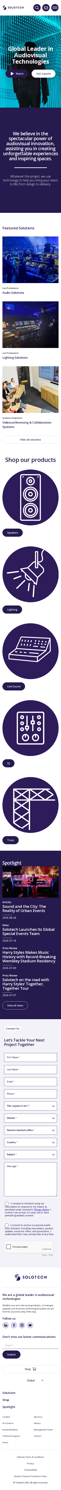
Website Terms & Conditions (30, 1457)
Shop (5, 1400)
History (37, 1423)
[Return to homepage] (13, 8)
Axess (5, 1442)
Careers (38, 1435)
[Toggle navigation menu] (55, 7)
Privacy (30, 1463)
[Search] (37, 7)
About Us (38, 1416)
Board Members (10, 1429)
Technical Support (11, 1435)
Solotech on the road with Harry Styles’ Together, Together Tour (25, 984)
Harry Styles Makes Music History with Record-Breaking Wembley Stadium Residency (29, 956)
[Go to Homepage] (31, 1277)
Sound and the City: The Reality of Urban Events (24, 908)
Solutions (8, 1393)
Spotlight (8, 1407)
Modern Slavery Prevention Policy (30, 1476)
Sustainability (30, 1469)
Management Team (43, 1429)
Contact (6, 1416)
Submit (11, 1354)
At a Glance (8, 1423)
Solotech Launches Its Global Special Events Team (28, 931)
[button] (17, 74)
